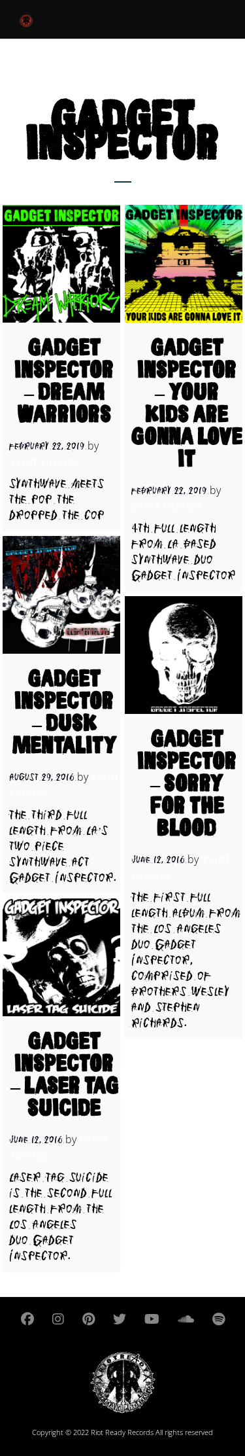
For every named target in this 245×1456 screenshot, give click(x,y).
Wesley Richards (44, 463)
